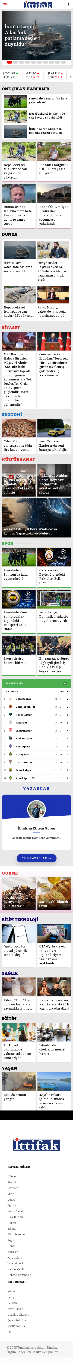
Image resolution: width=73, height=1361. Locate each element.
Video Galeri (15, 1263)
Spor (10, 1194)
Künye (11, 1291)
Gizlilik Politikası (17, 1314)
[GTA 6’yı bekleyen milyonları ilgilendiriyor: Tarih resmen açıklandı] (54, 933)
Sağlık (11, 1240)
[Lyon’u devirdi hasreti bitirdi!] (19, 645)
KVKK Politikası (17, 1326)
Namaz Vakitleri (17, 1269)
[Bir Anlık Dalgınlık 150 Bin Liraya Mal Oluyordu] (54, 151)
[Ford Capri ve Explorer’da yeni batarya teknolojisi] (54, 428)
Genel (11, 1246)
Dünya (11, 1199)
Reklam (12, 1303)
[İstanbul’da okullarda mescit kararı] (54, 1032)
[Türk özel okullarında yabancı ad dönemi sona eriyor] (19, 1032)
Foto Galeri (14, 1257)
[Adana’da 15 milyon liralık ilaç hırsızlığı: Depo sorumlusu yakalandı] (54, 193)
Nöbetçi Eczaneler (19, 1275)
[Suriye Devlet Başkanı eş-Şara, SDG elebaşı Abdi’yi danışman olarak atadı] (53, 250)
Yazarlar (12, 1252)
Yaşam (11, 1228)
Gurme (11, 1223)
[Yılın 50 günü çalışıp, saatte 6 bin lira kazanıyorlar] (19, 428)
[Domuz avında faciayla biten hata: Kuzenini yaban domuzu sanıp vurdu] (19, 193)
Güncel (11, 1176)
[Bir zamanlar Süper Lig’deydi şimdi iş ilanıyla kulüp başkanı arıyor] (54, 645)
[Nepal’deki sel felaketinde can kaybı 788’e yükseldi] (15, 122)
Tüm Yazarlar (34, 858)
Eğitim (11, 1205)
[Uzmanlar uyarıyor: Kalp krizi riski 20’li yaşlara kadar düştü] (54, 986)
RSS (9, 1332)
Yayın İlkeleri (15, 1309)
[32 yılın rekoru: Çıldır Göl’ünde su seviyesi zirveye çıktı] (54, 1081)
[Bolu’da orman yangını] (19, 1081)
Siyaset (11, 1182)
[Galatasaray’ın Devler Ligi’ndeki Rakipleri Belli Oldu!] (54, 557)
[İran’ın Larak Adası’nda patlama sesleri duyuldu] (15, 137)
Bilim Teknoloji (16, 1234)
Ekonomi (13, 1188)
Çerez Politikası (17, 1320)
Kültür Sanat (15, 1211)
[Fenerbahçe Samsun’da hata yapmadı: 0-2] (15, 107)
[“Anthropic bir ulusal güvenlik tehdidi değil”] (19, 933)
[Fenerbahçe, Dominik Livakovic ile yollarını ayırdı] (54, 599)
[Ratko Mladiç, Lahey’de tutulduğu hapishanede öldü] (53, 295)
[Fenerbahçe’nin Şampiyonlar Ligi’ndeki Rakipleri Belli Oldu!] (19, 599)
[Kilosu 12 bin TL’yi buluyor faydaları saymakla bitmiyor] (19, 986)
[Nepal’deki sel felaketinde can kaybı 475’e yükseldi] (20, 295)
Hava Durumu (15, 1217)
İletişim (12, 1297)
